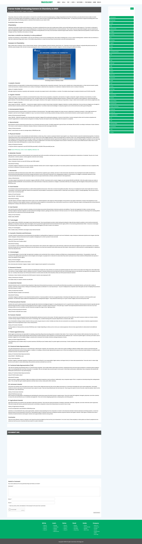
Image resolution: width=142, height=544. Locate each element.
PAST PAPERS (80, 2)
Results (85, 528)
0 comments (30, 11)
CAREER (94, 2)
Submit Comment (97, 512)
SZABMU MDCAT (113, 115)
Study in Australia (114, 106)
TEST (68, 2)
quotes (111, 86)
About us (96, 525)
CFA (111, 25)
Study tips (112, 109)
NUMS (111, 80)
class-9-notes (113, 28)
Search (132, 8)
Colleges (112, 31)
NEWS (58, 2)
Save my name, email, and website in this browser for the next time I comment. (28, 505)
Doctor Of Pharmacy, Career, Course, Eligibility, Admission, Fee (25, 149)
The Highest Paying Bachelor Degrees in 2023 (22, 447)
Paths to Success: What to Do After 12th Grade (22, 466)
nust (111, 83)
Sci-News (76, 528)
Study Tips (76, 530)
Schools (112, 97)
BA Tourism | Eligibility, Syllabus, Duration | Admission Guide (26, 457)
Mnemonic (112, 77)
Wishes (112, 132)
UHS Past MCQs (113, 123)
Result (111, 92)
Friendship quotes (114, 51)
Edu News (112, 40)
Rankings (112, 89)
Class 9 (45, 525)
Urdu (111, 129)
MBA (111, 66)
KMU (111, 60)
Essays (75, 525)
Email (9, 502)
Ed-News (76, 527)
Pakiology (12, 11)
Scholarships (113, 94)
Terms (95, 530)
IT (110, 57)
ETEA (111, 48)
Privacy (95, 528)
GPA (111, 54)
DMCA (95, 532)
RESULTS (99, 2)
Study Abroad (113, 103)
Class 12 (45, 530)
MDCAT (111, 71)
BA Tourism (112, 20)
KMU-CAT (112, 63)
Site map (96, 534)
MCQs (63, 2)
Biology (55, 525)
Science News (113, 100)
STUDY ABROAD (88, 2)
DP (110, 37)
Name (10, 499)
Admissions (113, 17)
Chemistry (56, 527)
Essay (111, 46)
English (112, 43)
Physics (55, 528)
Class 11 (45, 528)
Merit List (112, 74)
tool (111, 117)
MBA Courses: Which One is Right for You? (21, 437)
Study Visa (112, 112)
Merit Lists (86, 530)
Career (24, 11)
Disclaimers (97, 531)
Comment (10, 486)
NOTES (73, 2)
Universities (113, 126)
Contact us (96, 527)
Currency (112, 34)
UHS (111, 120)
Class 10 (45, 527)
